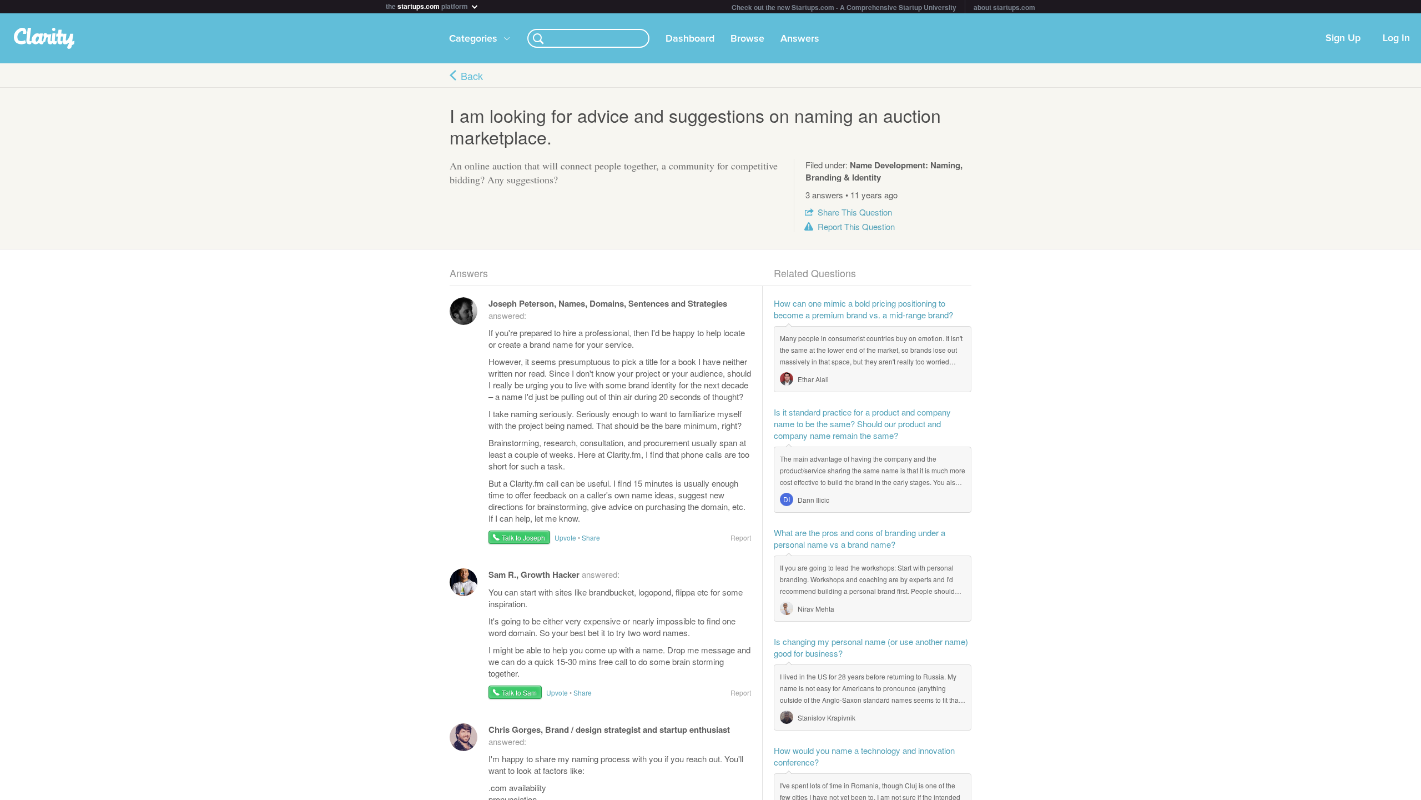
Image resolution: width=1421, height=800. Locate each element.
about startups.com (1004, 7)
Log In (1396, 38)
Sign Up (1343, 38)
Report (856, 226)
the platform (428, 5)
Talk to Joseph (523, 537)
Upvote (565, 537)
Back (472, 75)
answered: (553, 574)
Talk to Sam (519, 692)
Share (855, 212)
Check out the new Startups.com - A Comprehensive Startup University (844, 7)
